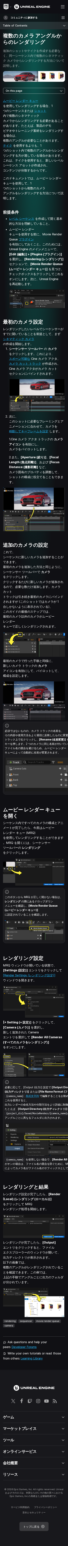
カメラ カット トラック (25, 363)
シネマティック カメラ (18, 339)
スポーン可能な (19, 359)
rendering (10, 1321)
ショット (40, 111)
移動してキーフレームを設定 (28, 431)
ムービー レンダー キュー (20, 101)
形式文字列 (32, 1095)
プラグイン (26, 239)
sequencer (26, 1321)
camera (9, 1325)
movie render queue (47, 1321)
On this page (14, 90)
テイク (7, 145)
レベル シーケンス (21, 219)
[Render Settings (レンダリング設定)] (29, 975)
